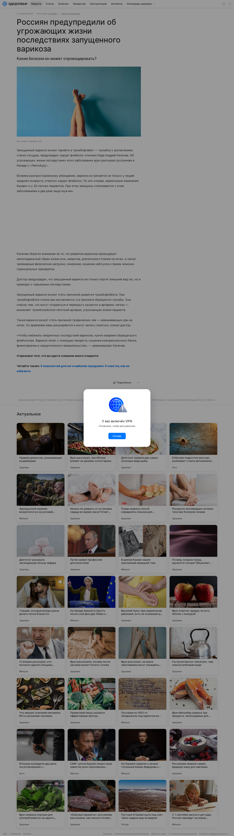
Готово (117, 436)
